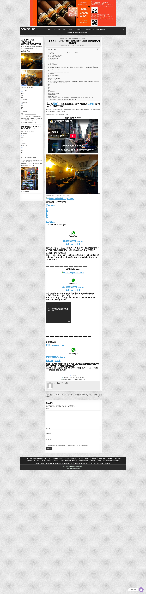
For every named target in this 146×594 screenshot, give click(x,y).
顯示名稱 (48, 428)
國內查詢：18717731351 (55, 56)
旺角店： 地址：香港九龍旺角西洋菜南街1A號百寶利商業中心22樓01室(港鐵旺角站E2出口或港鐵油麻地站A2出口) (73, 66)
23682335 (69, 198)
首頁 (27, 458)
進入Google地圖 (53, 64)
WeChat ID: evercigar (54, 59)
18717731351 (30, 87)
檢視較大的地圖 (33, 122)
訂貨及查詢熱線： (57, 198)
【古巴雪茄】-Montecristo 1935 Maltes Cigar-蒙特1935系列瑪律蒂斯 (73, 41)
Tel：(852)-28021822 (54, 75)
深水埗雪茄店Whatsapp (55, 78)
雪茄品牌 (110, 458)
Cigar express (68, 38)
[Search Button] (124, 29)
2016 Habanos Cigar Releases (81, 463)
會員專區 (93, 461)
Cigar (64, 29)
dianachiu (64, 45)
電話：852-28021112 (54, 93)
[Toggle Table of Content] (97, 49)
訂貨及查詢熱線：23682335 (56, 55)
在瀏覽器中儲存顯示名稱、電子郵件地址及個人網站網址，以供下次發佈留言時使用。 (69, 445)
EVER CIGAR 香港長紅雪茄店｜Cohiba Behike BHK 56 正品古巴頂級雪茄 (46, 458)
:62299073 (50, 221)
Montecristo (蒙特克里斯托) (78, 38)
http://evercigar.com (30, 114)
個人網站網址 (49, 439)
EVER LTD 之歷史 (52, 29)
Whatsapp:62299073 (54, 58)
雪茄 (59, 29)
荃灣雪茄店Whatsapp (54, 94)
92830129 (24, 143)
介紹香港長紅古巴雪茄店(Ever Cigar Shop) (94, 29)
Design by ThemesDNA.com (73, 468)
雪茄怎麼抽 (117, 458)
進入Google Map (25, 122)
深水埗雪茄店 (51, 73)
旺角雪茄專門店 (51, 53)
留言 (47, 408)
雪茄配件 (71, 29)
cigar (63, 38)
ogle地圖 (27, 191)
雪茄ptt (87, 458)
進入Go (23, 191)
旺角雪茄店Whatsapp (54, 63)
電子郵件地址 (49, 434)
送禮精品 (49, 461)
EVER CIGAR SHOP (28, 29)
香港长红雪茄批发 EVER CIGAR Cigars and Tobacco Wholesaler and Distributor (53, 463)
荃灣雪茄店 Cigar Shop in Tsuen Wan (74, 458)
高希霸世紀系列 (31, 461)
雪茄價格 (94, 458)
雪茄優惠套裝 (102, 458)
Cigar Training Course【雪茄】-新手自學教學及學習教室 (74, 461)
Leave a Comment (80, 45)
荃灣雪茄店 (52, 91)
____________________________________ (60, 88)
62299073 (24, 99)
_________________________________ (59, 72)
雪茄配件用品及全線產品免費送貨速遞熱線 (108, 461)
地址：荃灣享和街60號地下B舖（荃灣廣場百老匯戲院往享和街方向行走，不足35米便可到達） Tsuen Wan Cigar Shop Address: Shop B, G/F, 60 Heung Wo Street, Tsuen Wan (73, 98)
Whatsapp (50, 205)
